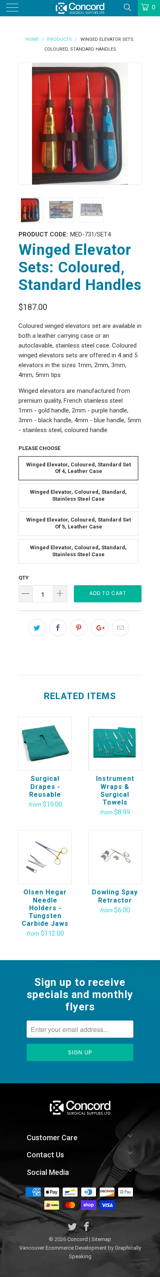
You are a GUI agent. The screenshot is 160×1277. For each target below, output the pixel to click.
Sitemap (101, 1239)
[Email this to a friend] (120, 627)
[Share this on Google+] (99, 627)
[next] (133, 124)
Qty (23, 578)
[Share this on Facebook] (57, 627)
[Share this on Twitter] (37, 627)
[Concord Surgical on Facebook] (87, 1227)
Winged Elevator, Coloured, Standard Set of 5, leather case (78, 523)
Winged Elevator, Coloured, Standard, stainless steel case (78, 495)
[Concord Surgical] (80, 8)
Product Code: (43, 234)
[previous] (26, 124)
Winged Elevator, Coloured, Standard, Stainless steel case (78, 550)
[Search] (127, 7)
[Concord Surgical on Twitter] (72, 1227)
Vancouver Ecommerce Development (63, 1248)
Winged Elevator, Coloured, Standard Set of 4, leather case (78, 468)
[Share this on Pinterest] (78, 627)
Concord (77, 1239)
